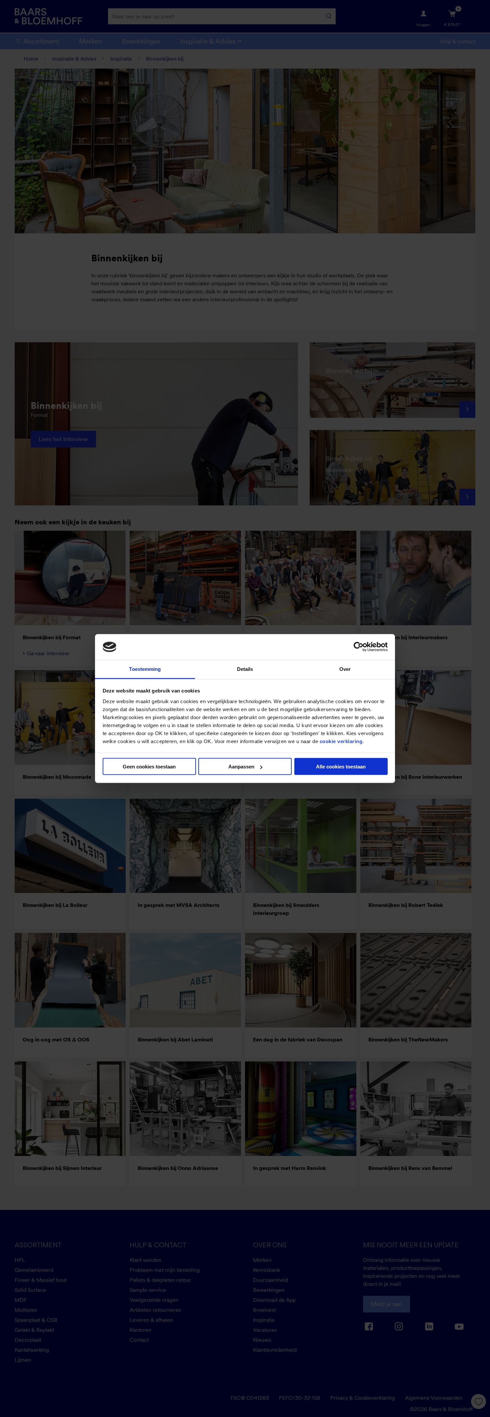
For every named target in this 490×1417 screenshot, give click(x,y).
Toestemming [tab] (145, 669)
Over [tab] (345, 669)
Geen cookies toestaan (149, 766)
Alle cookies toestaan (341, 766)
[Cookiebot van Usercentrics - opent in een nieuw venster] (358, 647)
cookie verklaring (341, 741)
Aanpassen (241, 766)
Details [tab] (245, 669)
